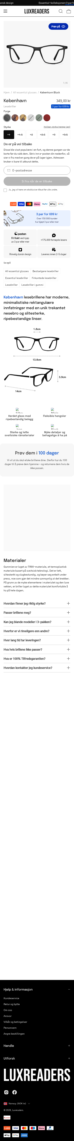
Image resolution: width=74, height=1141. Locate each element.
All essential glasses (25, 92)
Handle (9, 1045)
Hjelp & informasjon (18, 989)
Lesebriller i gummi (32, 284)
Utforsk (9, 1058)
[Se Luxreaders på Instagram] (6, 1092)
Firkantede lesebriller (44, 278)
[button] (61, 11)
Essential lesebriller (16, 278)
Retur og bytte (12, 1004)
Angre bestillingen (14, 1033)
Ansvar (7, 1016)
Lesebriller (11, 284)
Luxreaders (17, 1110)
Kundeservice (11, 998)
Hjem (7, 92)
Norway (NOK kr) (17, 1103)
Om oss (8, 1010)
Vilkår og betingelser (15, 1022)
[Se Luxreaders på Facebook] (14, 1092)
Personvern (10, 1028)
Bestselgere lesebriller (46, 271)
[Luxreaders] (37, 11)
